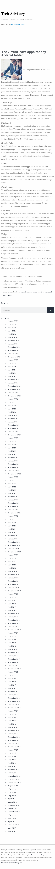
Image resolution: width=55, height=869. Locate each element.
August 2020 (13, 555)
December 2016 (14, 698)
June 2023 (12, 444)
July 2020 (12, 558)
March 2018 (12, 649)
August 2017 (13, 672)
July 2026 (12, 324)
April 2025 (12, 373)
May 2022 (12, 486)
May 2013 (12, 818)
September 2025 (14, 356)
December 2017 (14, 659)
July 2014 (12, 789)
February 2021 (13, 535)
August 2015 (13, 750)
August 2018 (13, 633)
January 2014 (13, 808)
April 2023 (12, 451)
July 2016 (12, 714)
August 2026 (13, 321)
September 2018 (14, 629)
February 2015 (13, 769)
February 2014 (13, 805)
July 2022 (12, 480)
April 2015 (12, 763)
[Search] (50, 310)
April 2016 (12, 724)
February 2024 (13, 418)
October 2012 (13, 824)
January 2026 (13, 343)
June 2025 (12, 366)
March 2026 (12, 337)
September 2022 (14, 473)
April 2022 (12, 490)
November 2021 (14, 506)
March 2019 (12, 610)
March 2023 (12, 454)
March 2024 (12, 415)
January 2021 (13, 538)
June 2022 (12, 483)
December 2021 (14, 503)
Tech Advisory (13, 13)
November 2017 (14, 662)
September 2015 (14, 746)
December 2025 (14, 347)
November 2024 (14, 389)
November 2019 (14, 584)
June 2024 (12, 405)
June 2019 (12, 600)
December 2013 (14, 811)
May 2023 (12, 447)
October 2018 (13, 626)
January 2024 (13, 421)
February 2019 (13, 613)
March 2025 (12, 376)
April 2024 (12, 412)
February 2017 (13, 691)
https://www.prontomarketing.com (11, 863)
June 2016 (12, 717)
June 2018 (12, 639)
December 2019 (14, 581)
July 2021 (12, 519)
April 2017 (12, 685)
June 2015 (12, 756)
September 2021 (14, 512)
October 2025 (13, 353)
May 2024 (12, 408)
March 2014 (12, 802)
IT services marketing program (40, 855)
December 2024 (14, 386)
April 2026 (12, 334)
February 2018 (13, 652)
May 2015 (12, 759)
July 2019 (12, 597)
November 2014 (14, 776)
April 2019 (12, 607)
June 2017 (12, 678)
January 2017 (13, 694)
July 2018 (12, 636)
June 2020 (12, 561)
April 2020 (12, 568)
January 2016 (13, 733)
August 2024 (13, 399)
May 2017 (12, 681)
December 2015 (14, 737)
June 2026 (12, 327)
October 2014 (13, 779)
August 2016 (13, 711)
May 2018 (12, 642)
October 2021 (13, 509)
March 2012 (12, 831)
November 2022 (14, 467)
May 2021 (12, 525)
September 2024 (14, 395)
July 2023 (12, 441)
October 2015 (13, 743)
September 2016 (14, 707)
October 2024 (13, 392)
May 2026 (12, 330)
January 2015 (13, 772)
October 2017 (13, 665)
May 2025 (12, 369)
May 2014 (12, 795)
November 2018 (14, 623)
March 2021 (12, 532)
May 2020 (12, 564)
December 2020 (14, 542)
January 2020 (13, 577)
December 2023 (14, 425)
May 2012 (12, 828)
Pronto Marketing (18, 24)
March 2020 (12, 571)
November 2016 (14, 701)
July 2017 (12, 675)
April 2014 (12, 798)
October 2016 (13, 704)
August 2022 (13, 477)
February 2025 (13, 379)
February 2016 (13, 730)
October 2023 (13, 431)
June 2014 (12, 792)
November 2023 (14, 428)
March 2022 (12, 493)
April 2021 (12, 529)
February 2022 (13, 496)
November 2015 (14, 740)
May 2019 (12, 603)
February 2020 (13, 574)
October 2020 (13, 548)
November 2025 (14, 350)
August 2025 (13, 360)
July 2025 (12, 363)
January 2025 (13, 382)
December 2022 (14, 464)
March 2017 (12, 688)
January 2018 (13, 655)
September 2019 (14, 590)
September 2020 (14, 551)
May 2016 (12, 720)
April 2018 (12, 646)
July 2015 (12, 753)
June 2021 (12, 522)
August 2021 (13, 516)
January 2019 (13, 616)
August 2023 (13, 438)
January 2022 (13, 499)
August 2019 (13, 594)
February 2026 (13, 340)
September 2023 (14, 434)
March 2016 (12, 727)
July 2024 (12, 402)
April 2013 (12, 821)
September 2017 (14, 668)
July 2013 (12, 815)
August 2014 (13, 785)
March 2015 (12, 766)
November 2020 (14, 545)
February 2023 (13, 457)
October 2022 (13, 470)
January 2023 (13, 460)
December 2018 (14, 620)
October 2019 (13, 587)
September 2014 (14, 782)
